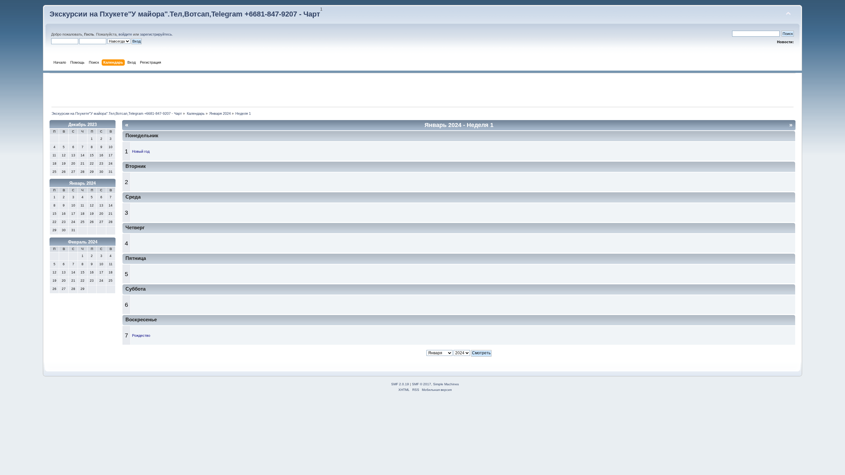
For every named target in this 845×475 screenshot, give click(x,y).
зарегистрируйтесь (156, 34)
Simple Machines (446, 384)
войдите (125, 34)
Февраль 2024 (82, 241)
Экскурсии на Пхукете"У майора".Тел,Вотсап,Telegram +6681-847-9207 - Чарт (185, 14)
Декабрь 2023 (82, 124)
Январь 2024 (82, 183)
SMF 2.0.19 (400, 384)
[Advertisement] (422, 90)
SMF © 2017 (421, 384)
